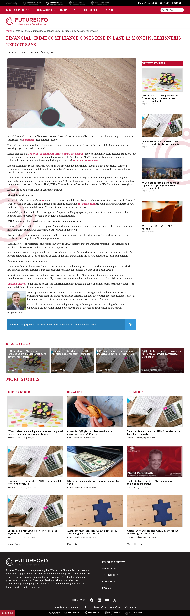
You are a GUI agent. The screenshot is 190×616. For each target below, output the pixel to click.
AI (42, 200)
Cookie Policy (129, 607)
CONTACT (165, 3)
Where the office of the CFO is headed (158, 227)
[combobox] (172, 10)
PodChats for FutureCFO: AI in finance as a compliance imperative (149, 482)
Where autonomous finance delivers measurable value (93, 482)
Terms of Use (114, 607)
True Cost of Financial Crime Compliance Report (56, 153)
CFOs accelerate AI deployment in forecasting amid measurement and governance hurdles (161, 98)
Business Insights (17, 10)
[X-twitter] (114, 600)
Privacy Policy (99, 607)
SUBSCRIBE (177, 3)
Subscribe (7, 613)
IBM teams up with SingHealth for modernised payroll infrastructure (115, 352)
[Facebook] (91, 600)
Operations (44, 10)
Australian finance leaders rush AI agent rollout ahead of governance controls (93, 532)
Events (109, 10)
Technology (68, 10)
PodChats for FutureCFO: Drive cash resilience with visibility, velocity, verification (161, 353)
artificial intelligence (85, 160)
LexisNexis (29, 139)
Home (9, 30)
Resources (90, 10)
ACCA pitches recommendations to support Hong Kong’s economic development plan (160, 185)
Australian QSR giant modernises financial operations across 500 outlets (89, 432)
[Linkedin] (99, 600)
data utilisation (86, 203)
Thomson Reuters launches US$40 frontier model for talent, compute (161, 143)
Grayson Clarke (16, 283)
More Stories (14, 544)
